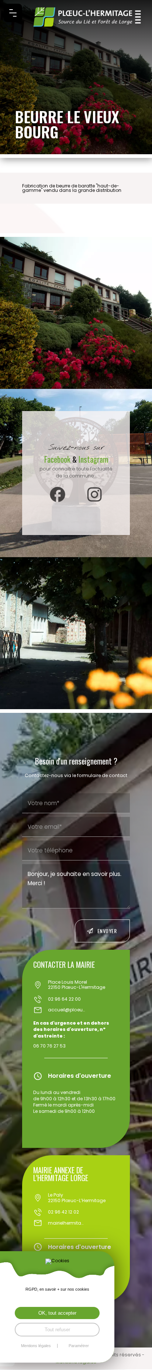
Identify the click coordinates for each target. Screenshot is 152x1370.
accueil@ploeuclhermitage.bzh (66, 1010)
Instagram (93, 459)
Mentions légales (36, 1346)
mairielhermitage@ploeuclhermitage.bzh (66, 1223)
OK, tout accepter (57, 1313)
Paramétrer (79, 1346)
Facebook (58, 459)
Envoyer (107, 931)
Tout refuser (57, 1329)
